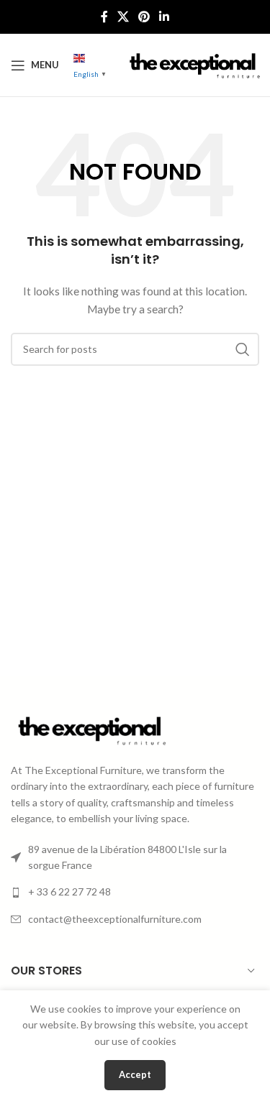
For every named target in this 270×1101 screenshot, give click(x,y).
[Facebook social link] (104, 16)
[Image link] (90, 729)
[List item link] (135, 892)
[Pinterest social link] (144, 16)
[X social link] (122, 16)
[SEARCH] (242, 349)
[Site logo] (193, 63)
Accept (135, 1074)
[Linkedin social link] (164, 16)
